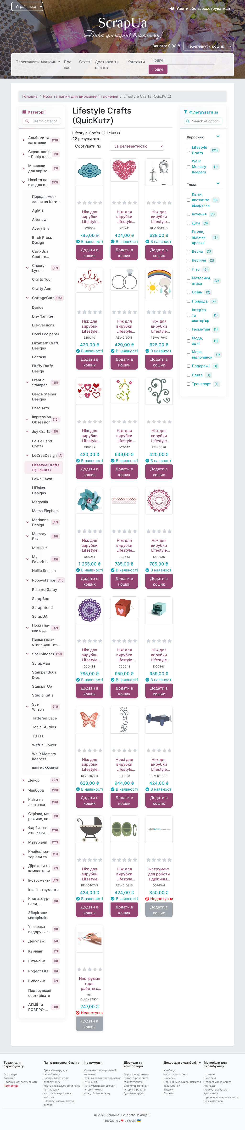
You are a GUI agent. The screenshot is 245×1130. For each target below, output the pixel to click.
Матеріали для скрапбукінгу (215, 1064)
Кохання (199, 214)
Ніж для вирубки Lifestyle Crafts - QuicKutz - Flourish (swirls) (159, 435)
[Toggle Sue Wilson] (27, 707)
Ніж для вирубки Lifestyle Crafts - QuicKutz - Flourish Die (89, 326)
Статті (85, 61)
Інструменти (94, 1062)
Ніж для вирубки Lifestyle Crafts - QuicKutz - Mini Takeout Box (124, 654)
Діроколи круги (134, 1093)
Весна (197, 251)
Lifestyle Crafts (199, 150)
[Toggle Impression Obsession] (27, 419)
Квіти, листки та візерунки (201, 200)
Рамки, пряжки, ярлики (199, 237)
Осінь (197, 292)
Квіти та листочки (175, 1074)
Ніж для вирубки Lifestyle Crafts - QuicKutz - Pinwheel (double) (89, 545)
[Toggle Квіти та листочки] (23, 802)
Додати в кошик (89, 252)
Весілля (199, 260)
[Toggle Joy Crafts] (27, 431)
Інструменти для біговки (99, 1085)
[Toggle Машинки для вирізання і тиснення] (23, 168)
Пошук (158, 69)
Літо (196, 269)
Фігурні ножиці (93, 1089)
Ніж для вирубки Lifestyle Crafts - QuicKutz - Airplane (159, 764)
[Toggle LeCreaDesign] (27, 455)
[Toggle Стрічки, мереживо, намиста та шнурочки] (23, 816)
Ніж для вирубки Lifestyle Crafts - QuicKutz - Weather (159, 326)
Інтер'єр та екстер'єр (200, 315)
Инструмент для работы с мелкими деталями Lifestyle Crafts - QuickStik (89, 983)
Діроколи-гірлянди (136, 1085)
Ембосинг (210, 1078)
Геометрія (201, 329)
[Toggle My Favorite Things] (27, 559)
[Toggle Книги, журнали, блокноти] (23, 901)
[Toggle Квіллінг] (23, 951)
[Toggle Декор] (23, 780)
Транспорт (201, 384)
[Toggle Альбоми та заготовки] (23, 140)
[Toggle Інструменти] (23, 880)
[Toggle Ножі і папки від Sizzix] (27, 628)
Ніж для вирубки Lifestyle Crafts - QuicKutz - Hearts (124, 545)
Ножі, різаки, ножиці (97, 1093)
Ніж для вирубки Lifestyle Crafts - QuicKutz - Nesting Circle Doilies (89, 654)
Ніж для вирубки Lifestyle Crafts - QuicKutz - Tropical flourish (124, 435)
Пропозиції (11, 1085)
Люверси (169, 1078)
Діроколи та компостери (133, 1064)
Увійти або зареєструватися (203, 8)
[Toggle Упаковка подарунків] (23, 929)
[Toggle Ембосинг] (23, 981)
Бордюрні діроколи (136, 1074)
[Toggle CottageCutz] (27, 298)
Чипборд (169, 1070)
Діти (196, 223)
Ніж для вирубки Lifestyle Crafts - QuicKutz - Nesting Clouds (89, 216)
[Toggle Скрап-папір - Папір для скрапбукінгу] (23, 154)
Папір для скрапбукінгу (61, 1062)
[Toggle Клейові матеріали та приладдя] (23, 854)
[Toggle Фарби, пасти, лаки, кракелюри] (23, 830)
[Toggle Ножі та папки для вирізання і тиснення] (23, 182)
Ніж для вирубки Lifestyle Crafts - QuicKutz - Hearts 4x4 (89, 435)
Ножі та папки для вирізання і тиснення (80, 96)
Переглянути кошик (205, 46)
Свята (197, 375)
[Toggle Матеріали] (23, 842)
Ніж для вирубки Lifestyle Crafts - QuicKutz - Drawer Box (158, 654)
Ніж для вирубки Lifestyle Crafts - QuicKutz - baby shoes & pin (124, 874)
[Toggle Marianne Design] (27, 522)
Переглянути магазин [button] (36, 61)
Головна (30, 96)
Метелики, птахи (201, 281)
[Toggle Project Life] (23, 971)
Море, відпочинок (202, 354)
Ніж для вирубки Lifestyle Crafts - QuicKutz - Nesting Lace (159, 545)
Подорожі (201, 366)
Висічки (169, 1093)
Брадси (168, 1089)
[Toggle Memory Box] (27, 536)
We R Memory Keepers (199, 166)
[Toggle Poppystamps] (27, 580)
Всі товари (10, 1074)
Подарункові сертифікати (20, 1082)
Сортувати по (88, 146)
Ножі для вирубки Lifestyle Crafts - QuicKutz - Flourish (124, 764)
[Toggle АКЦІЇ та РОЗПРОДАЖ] (23, 1007)
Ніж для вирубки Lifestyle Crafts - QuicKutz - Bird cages (159, 216)
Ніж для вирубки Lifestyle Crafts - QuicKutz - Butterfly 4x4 (89, 764)
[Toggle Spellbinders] (27, 654)
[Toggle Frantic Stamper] (27, 382)
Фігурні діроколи (135, 1089)
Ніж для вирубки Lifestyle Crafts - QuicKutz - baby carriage (89, 874)
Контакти (136, 61)
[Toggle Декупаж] (23, 941)
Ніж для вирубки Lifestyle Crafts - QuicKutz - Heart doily (124, 216)
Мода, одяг (197, 341)
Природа (200, 301)
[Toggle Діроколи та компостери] (23, 868)
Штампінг (210, 1074)
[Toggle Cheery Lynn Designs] (27, 268)
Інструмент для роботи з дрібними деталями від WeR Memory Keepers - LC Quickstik (159, 874)
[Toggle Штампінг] (23, 961)
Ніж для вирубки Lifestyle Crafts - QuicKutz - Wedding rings (124, 326)
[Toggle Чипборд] (23, 790)
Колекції (9, 1078)
